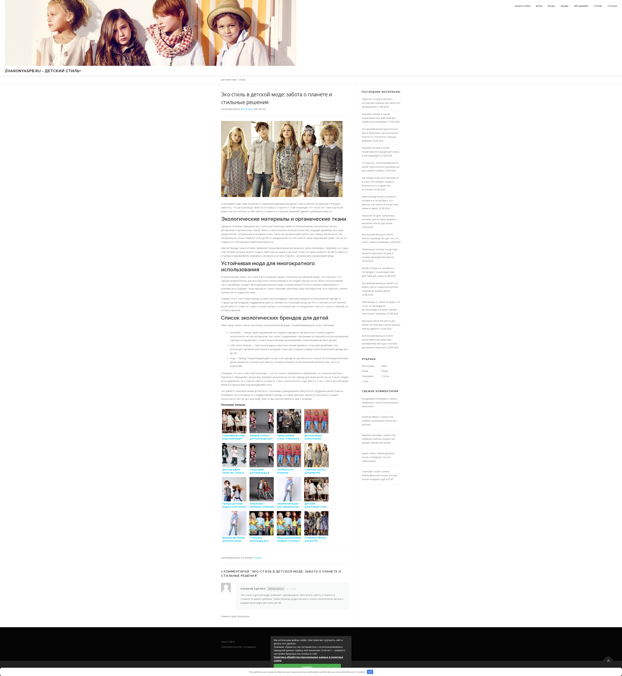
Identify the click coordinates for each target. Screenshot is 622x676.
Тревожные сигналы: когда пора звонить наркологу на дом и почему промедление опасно (379, 253)
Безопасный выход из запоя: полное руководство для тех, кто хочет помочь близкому (380, 238)
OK (370, 671)
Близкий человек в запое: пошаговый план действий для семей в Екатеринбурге (379, 118)
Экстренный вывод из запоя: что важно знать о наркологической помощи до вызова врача (380, 287)
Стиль (598, 6)
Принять (307, 667)
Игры (539, 6)
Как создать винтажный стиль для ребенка (379, 420)
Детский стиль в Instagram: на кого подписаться (378, 457)
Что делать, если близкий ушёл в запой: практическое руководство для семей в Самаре (381, 166)
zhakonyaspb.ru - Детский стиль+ (43, 71)
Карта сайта (228, 641)
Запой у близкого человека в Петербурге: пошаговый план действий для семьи (378, 272)
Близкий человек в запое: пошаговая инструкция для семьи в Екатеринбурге (380, 151)
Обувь (565, 6)
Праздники (581, 6)
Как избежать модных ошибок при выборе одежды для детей (379, 439)
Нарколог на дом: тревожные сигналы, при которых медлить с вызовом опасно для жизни (380, 219)
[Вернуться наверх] (608, 660)
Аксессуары (522, 6)
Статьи (612, 6)
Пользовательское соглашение (238, 646)
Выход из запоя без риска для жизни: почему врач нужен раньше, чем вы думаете (381, 324)
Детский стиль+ (229, 79)
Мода (551, 6)
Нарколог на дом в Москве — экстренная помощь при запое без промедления (381, 102)
